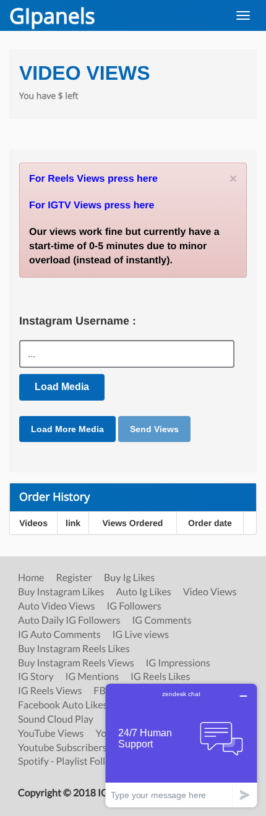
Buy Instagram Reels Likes (74, 649)
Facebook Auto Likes (62, 705)
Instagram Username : (77, 321)
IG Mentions (92, 676)
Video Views (210, 592)
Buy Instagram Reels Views (76, 663)
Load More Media (67, 429)
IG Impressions (178, 663)
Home (31, 578)
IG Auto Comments (59, 634)
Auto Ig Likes (143, 592)
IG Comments (161, 620)
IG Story (36, 676)
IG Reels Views (50, 691)
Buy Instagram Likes (61, 592)
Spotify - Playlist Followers (75, 761)
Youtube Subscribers (62, 748)
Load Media (62, 386)
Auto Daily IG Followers (69, 620)
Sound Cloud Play (55, 719)
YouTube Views (51, 733)
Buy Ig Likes (129, 578)
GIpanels (52, 15)
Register (74, 578)
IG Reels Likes (160, 676)
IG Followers (133, 606)
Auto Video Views (56, 606)
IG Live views (141, 634)
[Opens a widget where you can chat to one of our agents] (181, 745)
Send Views (154, 429)
